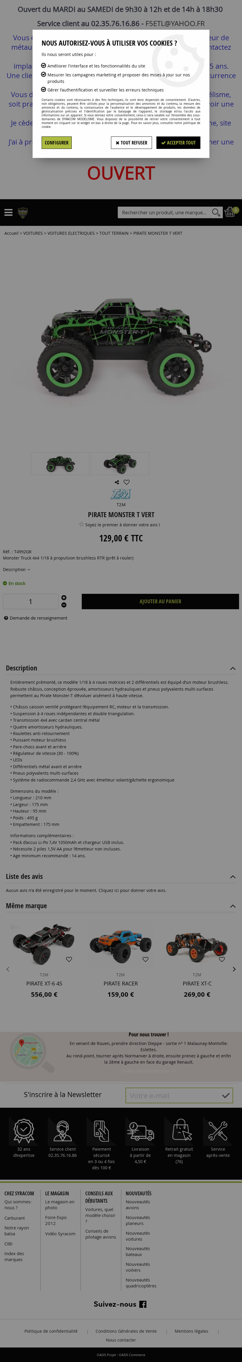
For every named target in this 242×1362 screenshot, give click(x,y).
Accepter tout (181, 142)
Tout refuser (133, 142)
